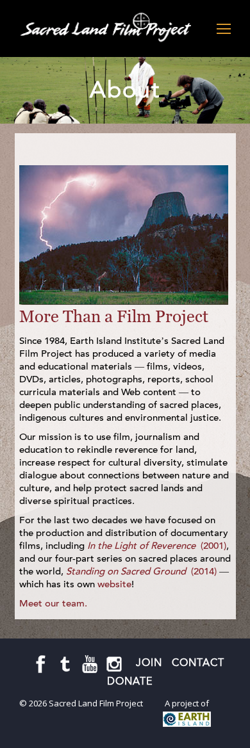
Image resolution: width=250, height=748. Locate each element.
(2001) (156, 545)
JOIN (149, 662)
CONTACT (198, 662)
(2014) (141, 571)
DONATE (130, 681)
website (114, 584)
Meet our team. (53, 603)
